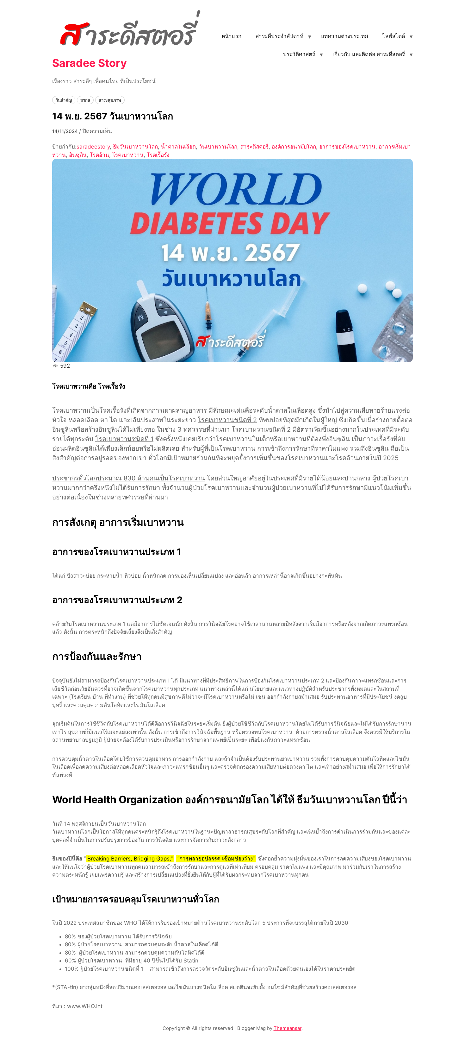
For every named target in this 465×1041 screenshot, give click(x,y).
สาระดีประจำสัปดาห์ (279, 36)
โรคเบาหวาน (128, 155)
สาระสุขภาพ (110, 100)
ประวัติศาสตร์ (299, 54)
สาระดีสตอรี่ (254, 146)
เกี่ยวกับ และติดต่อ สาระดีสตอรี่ (368, 54)
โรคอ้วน (99, 155)
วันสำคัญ (64, 100)
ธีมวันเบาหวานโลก (135, 146)
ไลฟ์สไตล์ (393, 36)
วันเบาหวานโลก (218, 146)
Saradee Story (89, 62)
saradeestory (93, 146)
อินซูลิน (78, 155)
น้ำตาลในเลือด (178, 146)
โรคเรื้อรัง (158, 155)
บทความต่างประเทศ (344, 36)
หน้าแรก (231, 36)
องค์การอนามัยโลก (294, 146)
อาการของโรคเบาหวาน (347, 146)
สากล (85, 100)
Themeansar (287, 1028)
